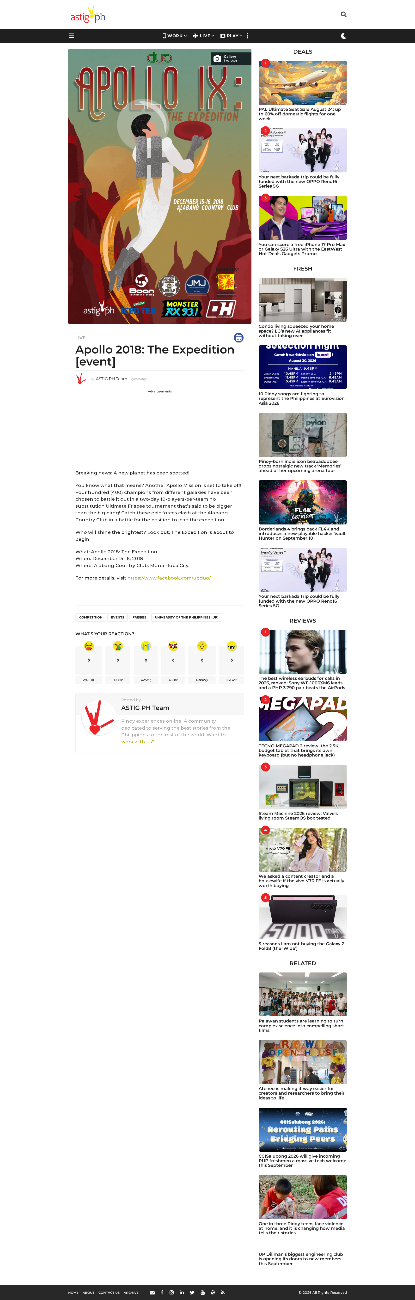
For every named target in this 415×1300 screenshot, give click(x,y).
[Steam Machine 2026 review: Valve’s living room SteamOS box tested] (303, 787)
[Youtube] (203, 1292)
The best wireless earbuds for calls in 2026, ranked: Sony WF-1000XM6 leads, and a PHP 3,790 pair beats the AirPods (302, 683)
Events (117, 617)
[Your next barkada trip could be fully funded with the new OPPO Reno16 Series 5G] (303, 150)
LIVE (205, 35)
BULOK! (118, 680)
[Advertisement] (159, 427)
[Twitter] (192, 1292)
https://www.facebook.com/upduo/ (169, 578)
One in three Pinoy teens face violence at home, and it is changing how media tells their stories (302, 1228)
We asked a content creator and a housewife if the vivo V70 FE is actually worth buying (301, 881)
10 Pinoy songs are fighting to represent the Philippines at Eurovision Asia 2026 (302, 398)
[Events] (239, 337)
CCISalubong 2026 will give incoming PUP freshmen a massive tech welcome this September (302, 1161)
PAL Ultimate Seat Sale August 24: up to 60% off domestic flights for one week (300, 114)
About (88, 1292)
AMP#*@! (202, 680)
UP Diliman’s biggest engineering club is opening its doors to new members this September (301, 1259)
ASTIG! (173, 680)
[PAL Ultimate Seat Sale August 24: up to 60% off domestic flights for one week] (303, 83)
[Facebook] (162, 1292)
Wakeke (89, 680)
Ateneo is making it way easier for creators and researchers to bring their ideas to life (302, 1093)
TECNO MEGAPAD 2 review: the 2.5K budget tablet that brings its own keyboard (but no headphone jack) (298, 750)
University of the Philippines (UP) (187, 617)
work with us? (138, 742)
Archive (131, 1292)
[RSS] (223, 1292)
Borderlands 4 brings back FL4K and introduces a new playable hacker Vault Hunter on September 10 (302, 533)
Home (73, 1292)
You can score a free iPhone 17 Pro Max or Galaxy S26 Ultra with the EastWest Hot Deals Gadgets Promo (302, 249)
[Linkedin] (182, 1292)
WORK (175, 35)
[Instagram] (172, 1292)
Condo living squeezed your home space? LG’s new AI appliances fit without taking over (296, 331)
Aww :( (146, 680)
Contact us (109, 1292)
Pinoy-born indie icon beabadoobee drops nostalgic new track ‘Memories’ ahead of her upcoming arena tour (300, 466)
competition (91, 617)
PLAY (232, 35)
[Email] (152, 1292)
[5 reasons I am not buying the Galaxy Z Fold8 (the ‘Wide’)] (303, 917)
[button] (344, 14)
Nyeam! (231, 680)
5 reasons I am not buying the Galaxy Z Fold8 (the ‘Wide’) (301, 946)
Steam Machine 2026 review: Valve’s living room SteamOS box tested (298, 816)
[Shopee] (213, 1292)
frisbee (139, 617)
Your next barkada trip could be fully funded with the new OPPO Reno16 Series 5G (299, 181)
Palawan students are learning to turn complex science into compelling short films (301, 1025)
